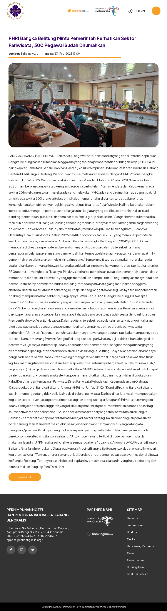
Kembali (22, 477)
